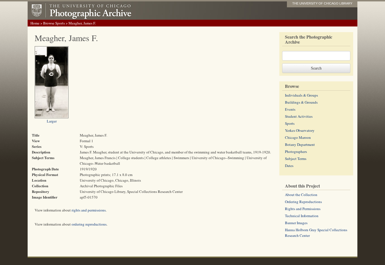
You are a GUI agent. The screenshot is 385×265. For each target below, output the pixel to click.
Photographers (296, 151)
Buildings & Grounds (301, 102)
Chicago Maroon (298, 137)
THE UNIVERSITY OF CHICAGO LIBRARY (322, 3)
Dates (289, 165)
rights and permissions (89, 210)
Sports (290, 123)
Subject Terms (295, 158)
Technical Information (301, 215)
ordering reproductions (89, 224)
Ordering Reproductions (303, 201)
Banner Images (296, 222)
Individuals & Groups (301, 95)
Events (290, 109)
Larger (52, 121)
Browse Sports (54, 23)
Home (34, 23)
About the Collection (301, 194)
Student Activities (299, 116)
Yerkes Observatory (300, 130)
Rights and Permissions (302, 208)
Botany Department (300, 144)
